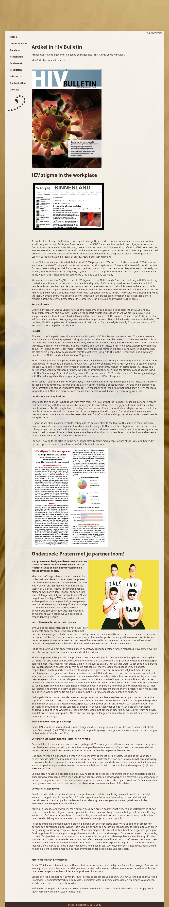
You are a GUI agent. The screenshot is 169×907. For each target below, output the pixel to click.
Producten (16, 69)
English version (154, 32)
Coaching (15, 50)
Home (13, 36)
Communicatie (18, 43)
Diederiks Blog (18, 83)
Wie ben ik (16, 76)
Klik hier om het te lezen (52, 60)
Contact (14, 89)
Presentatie (16, 56)
